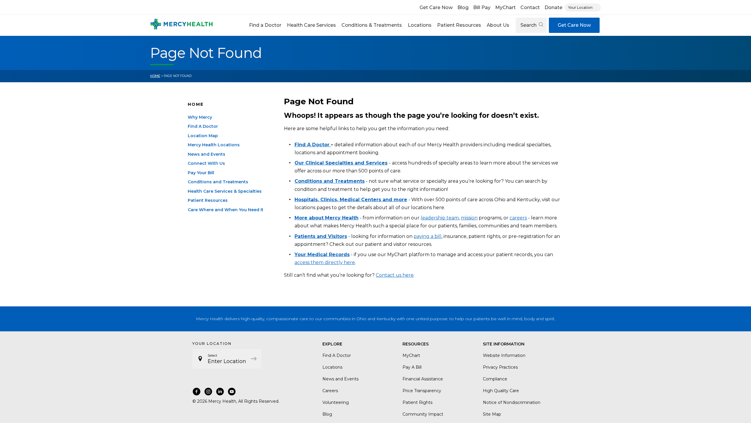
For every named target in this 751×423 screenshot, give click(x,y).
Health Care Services (311, 25)
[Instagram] (208, 391)
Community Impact (422, 414)
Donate (553, 7)
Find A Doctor (203, 126)
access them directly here (325, 262)
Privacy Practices (500, 367)
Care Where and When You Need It (225, 209)
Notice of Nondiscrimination (511, 402)
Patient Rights (417, 402)
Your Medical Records (322, 254)
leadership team (440, 218)
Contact (530, 7)
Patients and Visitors (321, 236)
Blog (462, 7)
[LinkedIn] (220, 391)
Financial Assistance (422, 379)
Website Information (504, 355)
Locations (420, 25)
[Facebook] (196, 391)
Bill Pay (481, 7)
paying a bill (428, 236)
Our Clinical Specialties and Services (341, 163)
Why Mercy (200, 117)
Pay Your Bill (201, 172)
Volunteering (335, 402)
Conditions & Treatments (371, 25)
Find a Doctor (265, 25)
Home (155, 76)
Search (529, 25)
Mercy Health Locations (214, 144)
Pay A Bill (412, 367)
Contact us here (395, 275)
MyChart (505, 7)
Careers (330, 390)
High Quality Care (501, 390)
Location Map (203, 135)
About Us (498, 25)
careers (518, 218)
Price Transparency (421, 390)
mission (469, 218)
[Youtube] (232, 391)
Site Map (492, 414)
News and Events (206, 154)
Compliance (495, 379)
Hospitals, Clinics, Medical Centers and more (351, 199)
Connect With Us (206, 163)
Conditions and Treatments (218, 181)
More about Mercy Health (326, 218)
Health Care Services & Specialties (225, 191)
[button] (265, 25)
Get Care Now (436, 7)
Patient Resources (459, 25)
